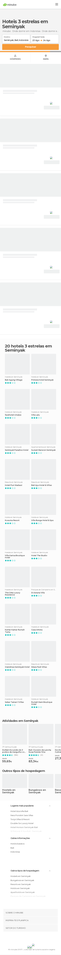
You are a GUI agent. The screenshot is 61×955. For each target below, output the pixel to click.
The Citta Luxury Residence (12, 594)
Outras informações (20, 838)
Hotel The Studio (39, 556)
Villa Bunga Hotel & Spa (42, 520)
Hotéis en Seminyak (20, 888)
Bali (12, 848)
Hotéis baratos (17, 843)
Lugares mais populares (22, 805)
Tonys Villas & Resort (20, 819)
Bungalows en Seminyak (37, 791)
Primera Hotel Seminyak (42, 380)
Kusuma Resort (12, 520)
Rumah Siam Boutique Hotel (41, 703)
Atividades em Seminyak (20, 720)
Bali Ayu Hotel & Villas (41, 485)
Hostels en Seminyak (8, 791)
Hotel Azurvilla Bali (19, 811)
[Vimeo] (33, 938)
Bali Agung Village (13, 380)
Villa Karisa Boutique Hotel (15, 557)
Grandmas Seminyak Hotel (17, 667)
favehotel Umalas (13, 415)
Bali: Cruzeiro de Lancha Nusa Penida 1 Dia (40, 751)
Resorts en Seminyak (21, 884)
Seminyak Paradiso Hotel (16, 450)
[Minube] (9, 5)
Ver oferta (51, 107)
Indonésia (15, 852)
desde (4, 758)
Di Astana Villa (38, 593)
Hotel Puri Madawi (13, 485)
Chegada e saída (38, 36)
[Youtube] (37, 938)
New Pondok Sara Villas (22, 815)
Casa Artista (36, 630)
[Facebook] (26, 938)
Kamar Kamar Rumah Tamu (15, 631)
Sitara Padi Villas (39, 667)
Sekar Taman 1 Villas (14, 702)
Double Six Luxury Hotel (22, 823)
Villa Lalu (35, 415)
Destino (7, 36)
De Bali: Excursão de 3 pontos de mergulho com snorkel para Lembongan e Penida (14, 751)
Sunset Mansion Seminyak (43, 450)
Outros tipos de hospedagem (25, 870)
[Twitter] (30, 938)
